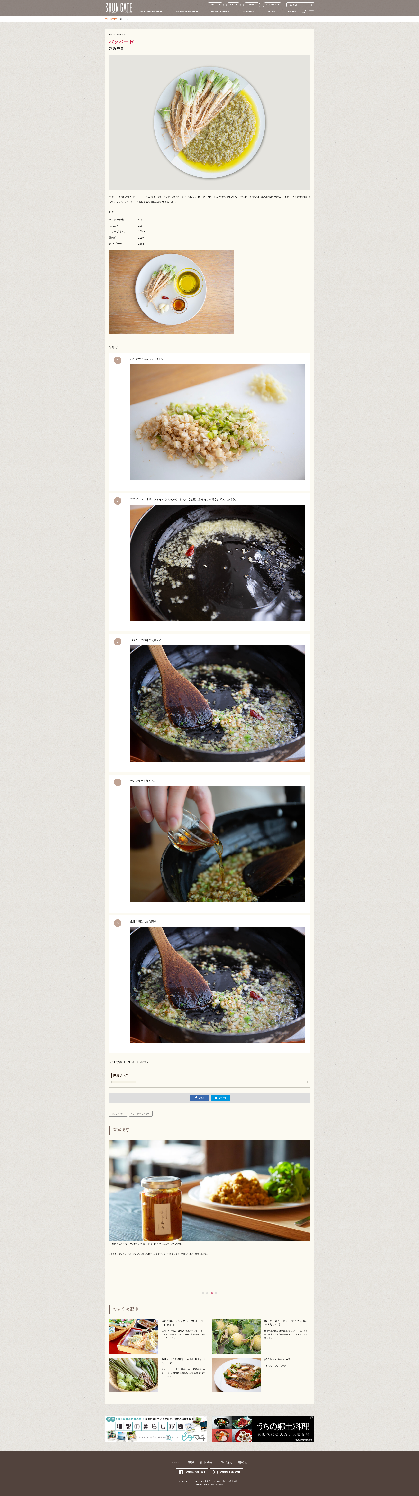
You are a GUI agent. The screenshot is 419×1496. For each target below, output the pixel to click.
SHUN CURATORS (220, 11)
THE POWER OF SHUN (186, 11)
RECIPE (292, 11)
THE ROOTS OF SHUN (150, 11)
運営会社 (242, 1462)
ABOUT (176, 1462)
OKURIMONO (248, 11)
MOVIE (271, 11)
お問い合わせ (225, 1462)
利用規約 (189, 1462)
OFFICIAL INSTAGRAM (229, 1472)
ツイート (223, 1098)
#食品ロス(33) (118, 1113)
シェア (202, 1098)
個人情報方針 (206, 1462)
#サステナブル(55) (140, 1113)
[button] (203, 1293)
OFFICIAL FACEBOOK (195, 1472)
